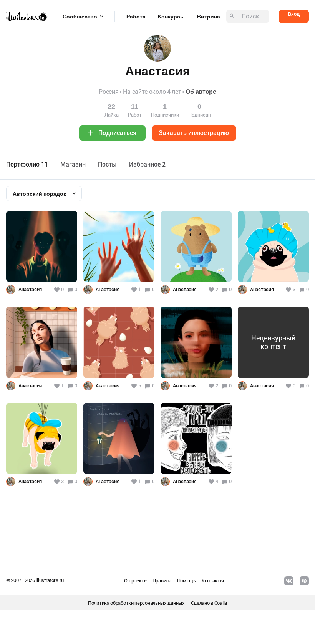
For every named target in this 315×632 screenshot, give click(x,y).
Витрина (208, 16)
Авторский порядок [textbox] (39, 194)
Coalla (220, 603)
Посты (107, 164)
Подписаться (117, 133)
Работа (136, 16)
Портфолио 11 (27, 164)
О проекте (135, 581)
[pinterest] (304, 580)
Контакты (213, 581)
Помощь (186, 581)
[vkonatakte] (288, 580)
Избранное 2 (147, 164)
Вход (294, 14)
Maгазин (73, 164)
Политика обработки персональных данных (136, 603)
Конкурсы (171, 16)
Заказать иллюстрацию (194, 133)
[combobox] (44, 193)
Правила (162, 581)
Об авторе (201, 91)
